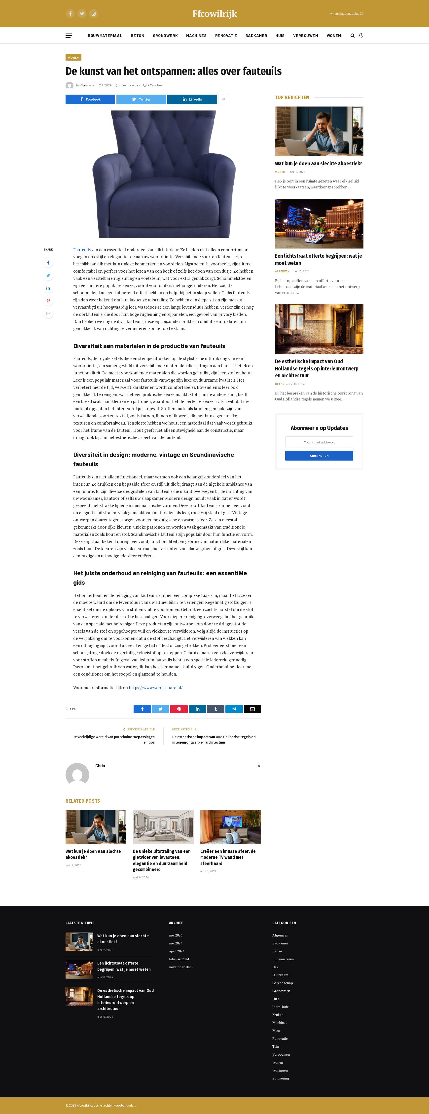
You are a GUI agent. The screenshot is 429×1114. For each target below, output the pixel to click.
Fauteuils (82, 249)
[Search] (353, 35)
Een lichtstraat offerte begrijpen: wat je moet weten (318, 259)
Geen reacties (130, 85)
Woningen (280, 1070)
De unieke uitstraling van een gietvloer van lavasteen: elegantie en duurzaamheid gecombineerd (162, 860)
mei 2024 (175, 943)
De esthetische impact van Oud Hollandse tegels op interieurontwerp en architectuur (316, 368)
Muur (276, 1030)
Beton (137, 35)
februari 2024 (179, 959)
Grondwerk (165, 35)
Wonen (334, 35)
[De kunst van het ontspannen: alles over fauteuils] (163, 174)
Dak (275, 967)
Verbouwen (305, 35)
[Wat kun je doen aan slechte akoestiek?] (96, 827)
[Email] (48, 313)
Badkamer (256, 35)
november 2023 (180, 967)
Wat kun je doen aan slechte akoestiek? (93, 854)
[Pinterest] (48, 301)
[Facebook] (48, 263)
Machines (196, 35)
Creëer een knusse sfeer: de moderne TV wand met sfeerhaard (228, 857)
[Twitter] (48, 275)
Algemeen (282, 271)
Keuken (278, 1014)
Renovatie (226, 35)
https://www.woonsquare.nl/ (155, 687)
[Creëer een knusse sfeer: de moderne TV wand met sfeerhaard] (230, 827)
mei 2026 (175, 935)
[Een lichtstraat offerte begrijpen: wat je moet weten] (319, 224)
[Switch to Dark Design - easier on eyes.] (360, 35)
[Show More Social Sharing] (223, 99)
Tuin (275, 1046)
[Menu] (69, 35)
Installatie (280, 1006)
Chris (84, 85)
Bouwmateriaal (105, 35)
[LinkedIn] (48, 288)
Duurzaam (280, 974)
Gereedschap (282, 982)
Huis (280, 35)
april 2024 (176, 951)
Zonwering (280, 1078)
